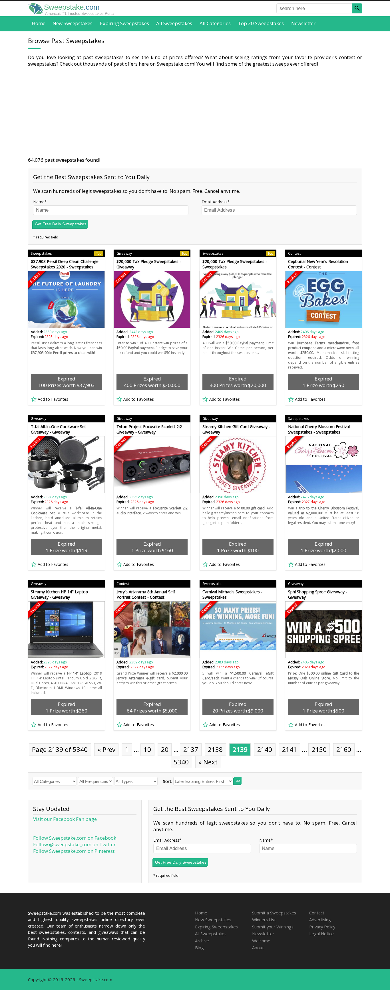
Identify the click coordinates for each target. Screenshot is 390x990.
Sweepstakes (66, 253)
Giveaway (151, 253)
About (258, 947)
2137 (190, 749)
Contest (294, 253)
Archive (202, 941)
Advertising (320, 919)
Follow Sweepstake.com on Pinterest (73, 851)
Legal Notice (321, 933)
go (238, 781)
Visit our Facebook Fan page (65, 819)
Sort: (167, 781)
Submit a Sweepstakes (274, 913)
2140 (264, 749)
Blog (199, 947)
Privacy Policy (322, 927)
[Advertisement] (195, 112)
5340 (181, 762)
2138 (215, 749)
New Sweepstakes (73, 23)
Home (38, 23)
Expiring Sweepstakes (124, 23)
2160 (343, 749)
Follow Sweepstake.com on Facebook (74, 838)
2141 (289, 749)
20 (164, 749)
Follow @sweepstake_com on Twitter (74, 844)
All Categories (215, 23)
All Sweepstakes (174, 23)
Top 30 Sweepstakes (261, 23)
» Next (208, 762)
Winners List (264, 919)
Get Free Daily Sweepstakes (60, 224)
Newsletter (303, 23)
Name (39, 202)
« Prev (106, 749)
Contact (316, 913)
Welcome (261, 941)
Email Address (215, 202)
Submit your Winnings (272, 927)
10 (147, 749)
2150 (319, 749)
